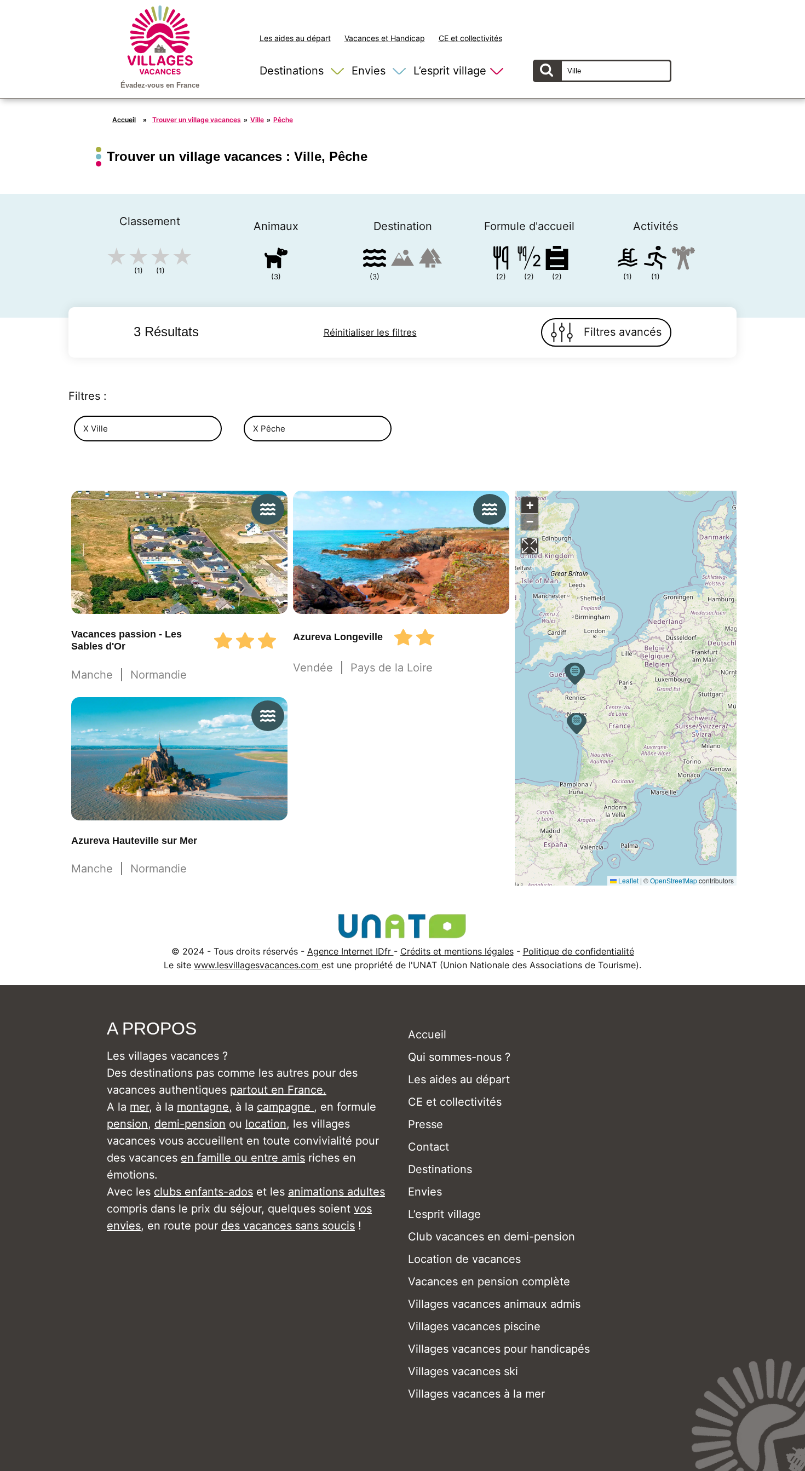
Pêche (283, 120)
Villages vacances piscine (474, 1326)
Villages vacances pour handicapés (499, 1348)
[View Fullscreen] (529, 546)
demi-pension (190, 1123)
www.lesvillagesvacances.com (257, 964)
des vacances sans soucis (288, 1225)
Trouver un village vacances (196, 120)
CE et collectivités (470, 38)
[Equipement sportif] (655, 260)
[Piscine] (627, 260)
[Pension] (501, 260)
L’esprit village (449, 70)
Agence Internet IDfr (350, 951)
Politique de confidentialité (578, 951)
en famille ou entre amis (243, 1157)
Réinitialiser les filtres (370, 332)
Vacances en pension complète (489, 1281)
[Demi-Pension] (529, 260)
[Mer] (374, 260)
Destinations (292, 70)
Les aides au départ (295, 38)
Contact (428, 1146)
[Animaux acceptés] (276, 260)
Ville (257, 120)
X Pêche (269, 428)
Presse (425, 1124)
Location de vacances (464, 1259)
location (265, 1123)
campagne (285, 1106)
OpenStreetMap (673, 880)
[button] (576, 723)
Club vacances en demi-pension (491, 1236)
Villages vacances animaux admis (494, 1304)
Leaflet (628, 880)
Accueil (124, 120)
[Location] (556, 260)
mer (139, 1106)
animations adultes (336, 1191)
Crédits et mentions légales (457, 951)
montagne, (204, 1106)
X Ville (95, 428)
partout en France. (278, 1089)
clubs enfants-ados (203, 1191)
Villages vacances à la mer (476, 1393)
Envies (369, 70)
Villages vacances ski (463, 1371)
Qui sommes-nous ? (459, 1057)
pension (127, 1123)
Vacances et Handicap (384, 38)
